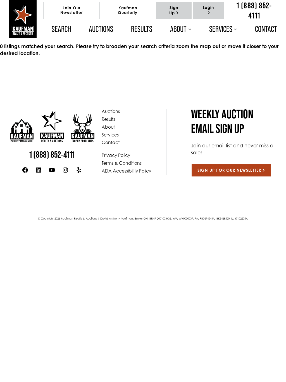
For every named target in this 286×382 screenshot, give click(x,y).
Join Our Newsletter (71, 10)
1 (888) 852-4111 (254, 10)
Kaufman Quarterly (127, 10)
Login (208, 8)
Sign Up (173, 10)
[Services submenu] (235, 29)
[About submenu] (189, 29)
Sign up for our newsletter (229, 171)
